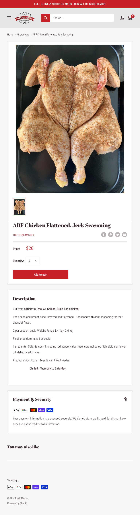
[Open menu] (9, 17)
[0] (129, 18)
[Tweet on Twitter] (117, 234)
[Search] (45, 18)
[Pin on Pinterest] (110, 234)
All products (23, 34)
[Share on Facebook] (103, 234)
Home (10, 34)
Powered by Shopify (17, 503)
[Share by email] (124, 234)
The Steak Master (23, 234)
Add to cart (40, 274)
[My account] (122, 18)
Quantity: (18, 261)
